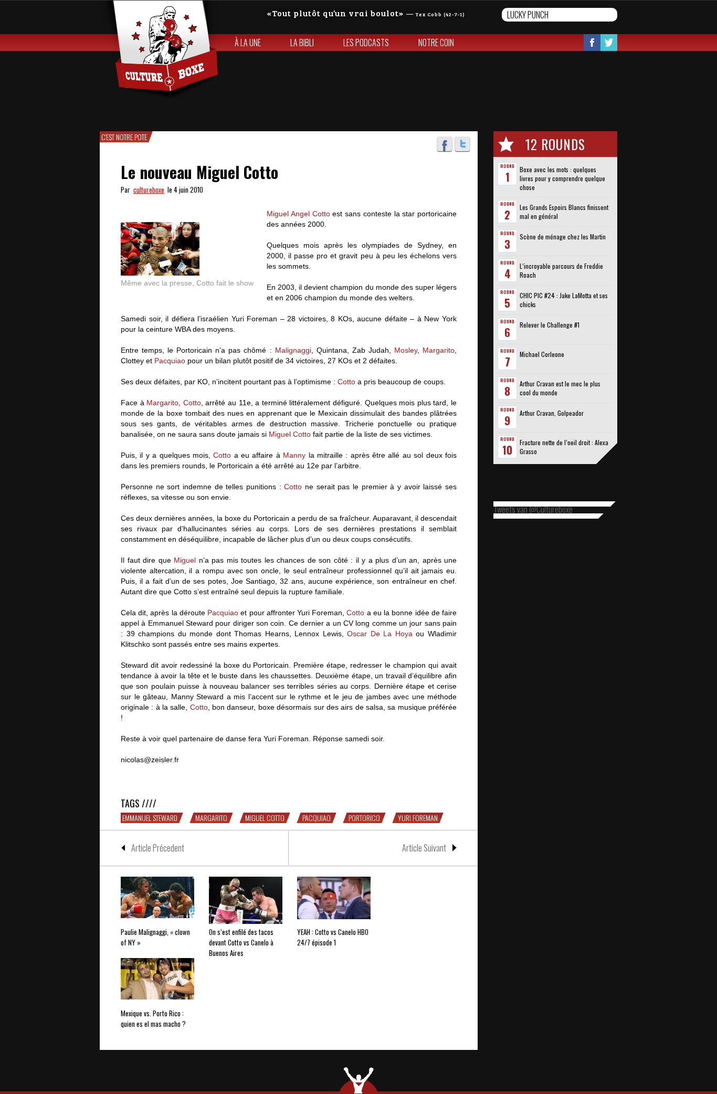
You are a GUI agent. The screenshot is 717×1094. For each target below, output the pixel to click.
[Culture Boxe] (160, 50)
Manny (294, 455)
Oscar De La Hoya (380, 633)
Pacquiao (169, 360)
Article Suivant (424, 847)
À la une (248, 42)
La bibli (302, 42)
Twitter (608, 42)
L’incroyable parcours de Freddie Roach (561, 270)
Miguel (185, 560)
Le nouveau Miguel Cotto (199, 172)
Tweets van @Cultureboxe (533, 509)
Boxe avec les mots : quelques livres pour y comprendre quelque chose (562, 178)
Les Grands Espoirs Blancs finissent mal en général (564, 211)
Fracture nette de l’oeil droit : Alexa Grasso (564, 447)
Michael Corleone (542, 354)
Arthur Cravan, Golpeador (552, 412)
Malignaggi (293, 350)
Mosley (405, 350)
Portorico (364, 818)
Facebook (592, 42)
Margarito (439, 350)
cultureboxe (148, 189)
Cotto (346, 381)
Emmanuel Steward (149, 818)
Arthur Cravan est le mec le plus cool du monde (560, 388)
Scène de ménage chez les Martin (563, 236)
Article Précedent (157, 847)
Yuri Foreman (418, 818)
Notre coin (436, 42)
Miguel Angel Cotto (298, 213)
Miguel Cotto (290, 434)
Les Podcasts (366, 42)
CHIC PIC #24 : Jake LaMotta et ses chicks (564, 300)
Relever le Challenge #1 (549, 324)
